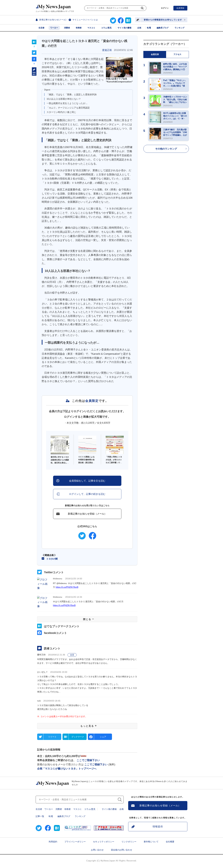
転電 (149, 28)
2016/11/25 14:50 (73, 578)
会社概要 (170, 841)
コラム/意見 (106, 28)
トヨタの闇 (52, 559)
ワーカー (54, 28)
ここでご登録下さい (88, 760)
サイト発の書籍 (124, 28)
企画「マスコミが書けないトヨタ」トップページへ (66, 768)
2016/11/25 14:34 (73, 597)
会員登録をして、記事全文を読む (87, 480)
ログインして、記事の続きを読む (87, 494)
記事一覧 (40, 816)
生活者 (41, 28)
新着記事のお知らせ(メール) (52, 20)
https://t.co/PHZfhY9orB (67, 587)
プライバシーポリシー (75, 841)
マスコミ (91, 28)
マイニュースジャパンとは (85, 20)
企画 (139, 28)
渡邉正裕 (107, 50)
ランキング (179, 28)
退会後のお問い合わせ (121, 850)
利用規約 (53, 841)
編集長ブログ (163, 28)
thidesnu (57, 578)
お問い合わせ (97, 850)
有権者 (79, 28)
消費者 (67, 28)
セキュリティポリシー (103, 841)
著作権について (151, 841)
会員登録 (180, 8)
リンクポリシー (129, 841)
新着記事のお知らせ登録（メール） (87, 513)
